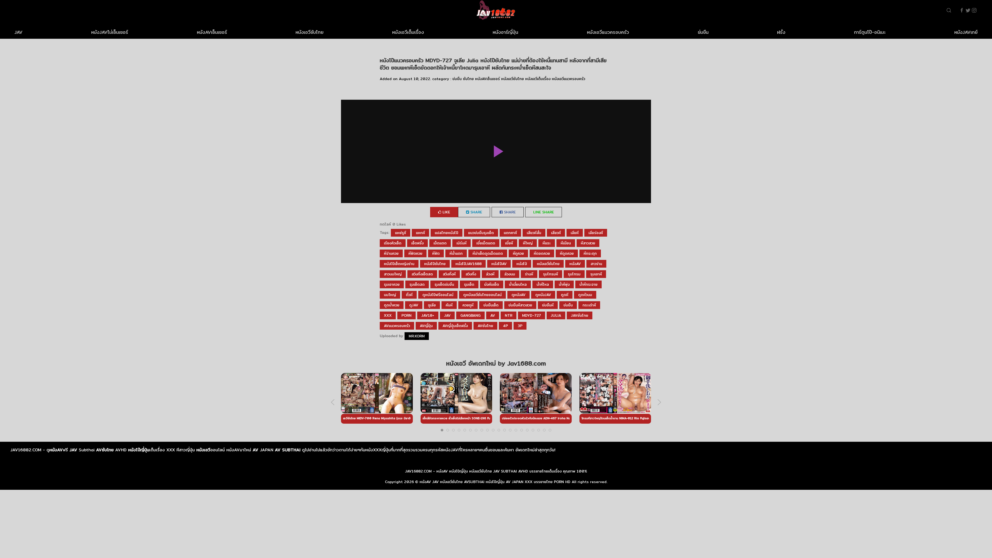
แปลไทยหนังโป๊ (446, 233)
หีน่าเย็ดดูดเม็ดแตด (487, 253)
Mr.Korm (417, 336)
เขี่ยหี (509, 243)
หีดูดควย (567, 253)
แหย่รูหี (400, 233)
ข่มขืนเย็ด (491, 305)
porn (406, 315)
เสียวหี (556, 233)
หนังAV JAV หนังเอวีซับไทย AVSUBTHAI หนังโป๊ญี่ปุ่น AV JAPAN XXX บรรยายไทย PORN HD (495, 482)
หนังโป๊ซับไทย (435, 264)
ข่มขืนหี (548, 305)
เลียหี (575, 233)
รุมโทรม (574, 274)
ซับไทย (468, 79)
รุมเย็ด (469, 284)
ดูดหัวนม (585, 295)
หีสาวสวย (588, 243)
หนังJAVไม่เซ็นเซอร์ (109, 32)
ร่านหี (529, 274)
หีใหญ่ (528, 243)
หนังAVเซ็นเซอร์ (212, 32)
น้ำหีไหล (543, 284)
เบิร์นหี (461, 243)
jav (447, 315)
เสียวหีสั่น (534, 233)
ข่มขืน (703, 32)
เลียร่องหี (595, 233)
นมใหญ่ (390, 295)
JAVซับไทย (579, 315)
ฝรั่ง (781, 32)
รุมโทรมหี (550, 274)
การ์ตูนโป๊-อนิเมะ (870, 32)
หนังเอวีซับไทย (309, 32)
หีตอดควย (542, 253)
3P (520, 326)
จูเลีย (432, 305)
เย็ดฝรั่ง (417, 243)
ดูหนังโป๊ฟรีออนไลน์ (437, 295)
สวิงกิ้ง (471, 274)
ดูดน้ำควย (391, 305)
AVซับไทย (485, 326)
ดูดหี (564, 295)
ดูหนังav (518, 295)
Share (475, 212)
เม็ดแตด (440, 243)
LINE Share (543, 212)
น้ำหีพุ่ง (564, 284)
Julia (556, 315)
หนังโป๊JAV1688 (468, 264)
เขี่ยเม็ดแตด (485, 243)
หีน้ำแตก (456, 253)
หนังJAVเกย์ (966, 32)
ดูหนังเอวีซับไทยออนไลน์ (482, 295)
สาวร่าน (596, 264)
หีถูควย (518, 253)
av (492, 315)
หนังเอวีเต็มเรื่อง (408, 32)
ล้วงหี (490, 274)
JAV (18, 32)
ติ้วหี (409, 295)
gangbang (470, 315)
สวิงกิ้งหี (449, 274)
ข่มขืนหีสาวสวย (520, 305)
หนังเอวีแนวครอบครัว (608, 32)
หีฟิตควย (415, 253)
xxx (388, 315)
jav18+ (427, 315)
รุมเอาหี (596, 274)
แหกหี (420, 233)
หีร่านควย (391, 253)
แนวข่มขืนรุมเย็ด (481, 233)
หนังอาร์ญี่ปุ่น (505, 32)
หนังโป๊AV (499, 264)
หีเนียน (566, 243)
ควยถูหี (468, 305)
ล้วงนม (509, 274)
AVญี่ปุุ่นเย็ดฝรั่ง (455, 326)
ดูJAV (413, 305)
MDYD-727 (531, 315)
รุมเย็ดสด (417, 284)
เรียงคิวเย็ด (392, 243)
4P (505, 326)
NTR (508, 315)
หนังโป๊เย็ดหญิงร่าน (399, 264)
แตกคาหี (510, 233)
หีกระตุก (590, 253)
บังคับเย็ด (491, 284)
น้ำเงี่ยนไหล (518, 284)
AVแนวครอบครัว (397, 326)
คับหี (449, 305)
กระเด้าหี (589, 305)
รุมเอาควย (392, 284)
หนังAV (575, 264)
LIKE (445, 212)
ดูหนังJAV (543, 295)
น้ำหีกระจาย (588, 284)
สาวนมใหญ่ (393, 274)
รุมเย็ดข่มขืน (444, 284)
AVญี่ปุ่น (426, 326)
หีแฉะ (546, 243)
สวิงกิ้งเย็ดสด (422, 274)
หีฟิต (436, 253)
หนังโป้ (521, 264)
